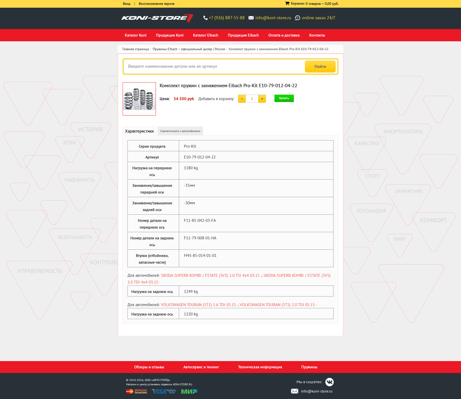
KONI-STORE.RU (182, 384)
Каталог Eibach (205, 35)
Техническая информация (260, 366)
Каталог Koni (135, 35)
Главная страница (135, 49)
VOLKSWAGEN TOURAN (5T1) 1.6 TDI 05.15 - (199, 304)
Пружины (309, 366)
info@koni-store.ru (273, 17)
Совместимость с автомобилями (180, 131)
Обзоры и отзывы (149, 366)
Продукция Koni (169, 35)
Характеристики (139, 131)
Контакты (317, 35)
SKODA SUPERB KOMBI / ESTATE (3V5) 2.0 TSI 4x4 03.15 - (211, 275)
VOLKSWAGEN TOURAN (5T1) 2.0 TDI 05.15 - (278, 304)
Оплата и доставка (284, 35)
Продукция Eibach (243, 35)
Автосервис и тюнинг (201, 366)
